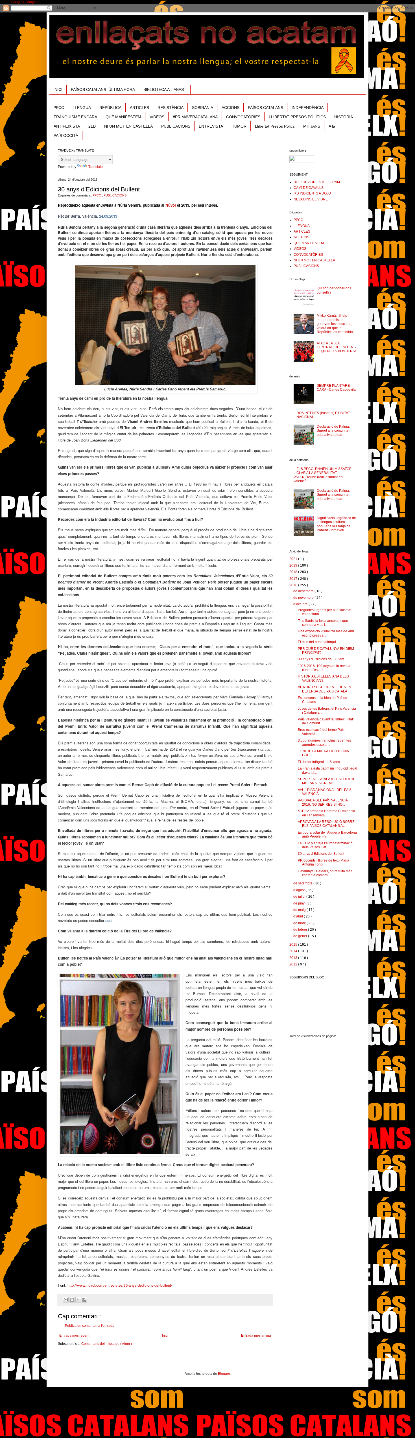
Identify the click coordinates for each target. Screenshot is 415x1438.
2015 (293, 945)
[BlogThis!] (72, 1299)
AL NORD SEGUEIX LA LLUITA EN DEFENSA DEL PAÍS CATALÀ (324, 689)
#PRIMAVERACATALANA (195, 117)
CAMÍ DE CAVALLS (309, 188)
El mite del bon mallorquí (317, 642)
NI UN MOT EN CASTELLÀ (128, 126)
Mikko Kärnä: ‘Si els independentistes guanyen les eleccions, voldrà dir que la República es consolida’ (335, 324)
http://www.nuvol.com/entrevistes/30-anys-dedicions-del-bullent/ (119, 1285)
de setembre (303, 883)
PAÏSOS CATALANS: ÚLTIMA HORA (103, 89)
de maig (300, 910)
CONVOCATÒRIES (243, 117)
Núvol (170, 205)
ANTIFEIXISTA (67, 126)
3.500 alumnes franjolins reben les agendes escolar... (324, 742)
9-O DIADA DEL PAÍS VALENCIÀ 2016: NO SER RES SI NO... (323, 802)
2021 (293, 559)
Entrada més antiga (256, 1336)
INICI (57, 89)
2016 (293, 585)
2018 (293, 572)
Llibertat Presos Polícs (275, 126)
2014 (293, 951)
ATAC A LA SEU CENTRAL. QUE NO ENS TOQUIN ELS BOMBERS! (336, 347)
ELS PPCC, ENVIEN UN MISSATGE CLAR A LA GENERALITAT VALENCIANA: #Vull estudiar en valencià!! (322, 475)
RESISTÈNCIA (171, 107)
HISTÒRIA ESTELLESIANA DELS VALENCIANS (323, 678)
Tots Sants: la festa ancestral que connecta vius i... (323, 623)
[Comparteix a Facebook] (84, 1299)
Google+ (18, 2)
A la (332, 126)
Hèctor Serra (69, 216)
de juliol (299, 897)
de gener (300, 936)
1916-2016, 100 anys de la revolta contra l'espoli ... (324, 668)
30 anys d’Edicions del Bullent (321, 659)
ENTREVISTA (211, 126)
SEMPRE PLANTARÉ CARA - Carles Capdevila (336, 388)
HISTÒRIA (343, 117)
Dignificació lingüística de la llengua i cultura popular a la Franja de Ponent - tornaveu (336, 524)
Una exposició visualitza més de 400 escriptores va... (326, 633)
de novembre (303, 598)
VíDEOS (157, 117)
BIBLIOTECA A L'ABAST (164, 89)
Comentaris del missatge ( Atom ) (106, 1344)
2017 (293, 579)
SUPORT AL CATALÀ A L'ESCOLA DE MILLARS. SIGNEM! (326, 781)
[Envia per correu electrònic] (66, 1299)
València (89, 216)
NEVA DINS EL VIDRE (311, 199)
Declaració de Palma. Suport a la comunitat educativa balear (333, 431)
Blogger (224, 1374)
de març (300, 923)
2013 (293, 958)
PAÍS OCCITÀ (66, 135)
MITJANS (311, 126)
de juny (299, 903)
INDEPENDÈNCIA (308, 107)
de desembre (303, 591)
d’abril (298, 916)
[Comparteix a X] (78, 1299)
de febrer (300, 930)
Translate (95, 167)
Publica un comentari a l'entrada (89, 1326)
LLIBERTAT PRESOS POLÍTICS (297, 117)
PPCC (58, 107)
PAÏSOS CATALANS (265, 107)
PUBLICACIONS (175, 126)
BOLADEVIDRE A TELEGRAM (317, 182)
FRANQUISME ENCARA (75, 117)
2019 (293, 565)
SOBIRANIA (202, 107)
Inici (165, 1336)
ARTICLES (139, 107)
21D (92, 126)
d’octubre (301, 604)
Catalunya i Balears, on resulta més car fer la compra (325, 873)
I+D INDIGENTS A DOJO (312, 193)
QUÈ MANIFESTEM (123, 117)
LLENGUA (82, 107)
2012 (293, 964)
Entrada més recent (74, 1336)
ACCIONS (230, 107)
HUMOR (238, 126)
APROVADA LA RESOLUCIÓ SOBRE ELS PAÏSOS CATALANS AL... (326, 824)
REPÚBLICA (110, 107)
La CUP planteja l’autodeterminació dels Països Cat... (325, 845)
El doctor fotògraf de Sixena (319, 762)
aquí (108, 920)
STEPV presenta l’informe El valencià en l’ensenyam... (326, 813)
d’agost (299, 890)
